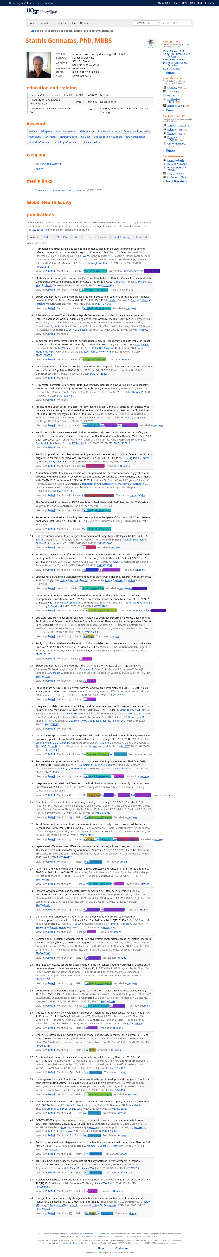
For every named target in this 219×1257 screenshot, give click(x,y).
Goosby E (44, 606)
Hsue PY (70, 443)
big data (85, 136)
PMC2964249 (43, 1186)
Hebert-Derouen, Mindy (177, 169)
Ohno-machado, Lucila (176, 145)
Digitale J (119, 281)
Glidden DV (81, 580)
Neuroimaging (68, 136)
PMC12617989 (106, 285)
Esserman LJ (90, 351)
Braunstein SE (136, 717)
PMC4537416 (43, 1045)
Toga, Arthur (176, 133)
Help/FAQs (60, 23)
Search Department (177, 181)
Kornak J (140, 348)
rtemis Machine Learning (48, 163)
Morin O (124, 710)
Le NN (144, 344)
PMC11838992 (140, 329)
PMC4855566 (108, 927)
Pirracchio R (86, 669)
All (98, 495)
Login (33, 30)
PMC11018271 (131, 461)
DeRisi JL (92, 263)
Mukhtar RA (111, 348)
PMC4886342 (43, 953)
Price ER (89, 348)
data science (87, 131)
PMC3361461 (52, 1149)
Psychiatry (50, 136)
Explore (170, 72)
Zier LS (80, 443)
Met (103, 839)
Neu (118, 754)
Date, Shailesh (175, 160)
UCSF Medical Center (202, 3)
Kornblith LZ (140, 483)
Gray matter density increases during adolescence (61, 190)
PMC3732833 (118, 1108)
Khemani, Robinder (175, 138)
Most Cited (63, 237)
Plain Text (141, 237)
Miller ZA (64, 742)
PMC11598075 (44, 355)
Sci (85, 658)
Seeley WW (123, 746)
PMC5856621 (101, 812)
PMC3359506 (109, 1131)
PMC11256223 (122, 443)
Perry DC (53, 742)
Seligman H (139, 539)
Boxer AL (52, 746)
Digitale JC (134, 458)
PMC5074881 (43, 905)
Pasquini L (105, 742)
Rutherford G (131, 602)
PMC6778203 (117, 695)
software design (90, 142)
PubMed (50, 271)
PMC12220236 (103, 303)
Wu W (86, 255)
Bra (88, 636)
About (44, 23)
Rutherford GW (113, 580)
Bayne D (40, 539)
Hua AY (77, 923)
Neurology (35, 136)
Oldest (47, 237)
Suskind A (53, 543)
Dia (92, 359)
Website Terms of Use (75, 1243)
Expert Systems (172, 68)
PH (150, 271)
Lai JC (59, 461)
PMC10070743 (65, 491)
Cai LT (66, 392)
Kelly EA (63, 259)
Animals (136, 271)
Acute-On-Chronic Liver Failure (176, 55)
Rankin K (126, 923)
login (99, 226)
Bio (91, 795)
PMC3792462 (117, 1068)
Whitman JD (105, 263)
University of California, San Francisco (31, 3)
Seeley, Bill (176, 91)
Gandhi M (129, 580)
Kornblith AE (109, 483)
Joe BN (99, 348)
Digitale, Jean (177, 87)
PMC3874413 (117, 1090)
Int (91, 588)
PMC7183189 (43, 654)
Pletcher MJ (144, 281)
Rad (108, 425)
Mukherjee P (135, 392)
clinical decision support (108, 136)
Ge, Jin (173, 95)
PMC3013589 (131, 1168)
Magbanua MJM (45, 351)
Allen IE (127, 539)
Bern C (82, 263)
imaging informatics (66, 142)
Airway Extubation (173, 59)
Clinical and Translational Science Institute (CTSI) (90, 1234)
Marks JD (140, 439)
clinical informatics (40, 142)
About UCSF (164, 3)
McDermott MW (77, 720)
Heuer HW (132, 1105)
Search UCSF (180, 3)
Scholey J (113, 414)
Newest (33, 237)
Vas (126, 839)
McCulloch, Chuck (177, 177)
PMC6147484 (52, 772)
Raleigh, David (178, 105)
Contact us (121, 1248)
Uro (89, 547)
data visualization (135, 136)
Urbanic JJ (126, 417)
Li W (137, 344)
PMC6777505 (52, 724)
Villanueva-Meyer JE (99, 720)
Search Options (80, 23)
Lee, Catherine (175, 173)
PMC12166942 (98, 373)
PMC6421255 (87, 835)
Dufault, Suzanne (177, 164)
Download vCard (81, 75)
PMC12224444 (65, 395)
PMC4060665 (134, 1023)
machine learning (66, 131)
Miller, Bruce (177, 129)
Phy (106, 795)
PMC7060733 (43, 676)
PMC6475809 (52, 749)
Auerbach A (56, 672)
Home (32, 23)
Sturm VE (41, 746)
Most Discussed (84, 237)
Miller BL (52, 927)
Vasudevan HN (69, 713)
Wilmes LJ (66, 348)
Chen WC (135, 710)
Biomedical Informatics (137, 131)
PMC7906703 (99, 606)
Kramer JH (98, 746)
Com (100, 610)
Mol (96, 1005)
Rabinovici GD (58, 1205)
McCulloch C (144, 300)
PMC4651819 (108, 1001)
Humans (127, 271)
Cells (142, 495)
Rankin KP (92, 1127)
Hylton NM (105, 351)
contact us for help (38, 229)
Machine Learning (173, 50)
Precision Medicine (109, 131)
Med (93, 271)
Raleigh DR (118, 720)
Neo (91, 425)
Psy (91, 909)
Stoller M (41, 543)
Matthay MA (125, 483)
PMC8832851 (104, 565)
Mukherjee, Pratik (173, 100)
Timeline (103, 237)
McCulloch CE (43, 285)
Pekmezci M (134, 713)
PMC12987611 (44, 266)
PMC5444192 (64, 857)
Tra (93, 466)
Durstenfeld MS (45, 443)
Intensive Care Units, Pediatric (175, 64)
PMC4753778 (43, 979)
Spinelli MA (66, 580)
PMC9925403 (104, 543)
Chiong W (41, 742)
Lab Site (39, 169)
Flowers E (117, 561)
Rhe (109, 569)
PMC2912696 (43, 1208)
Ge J (133, 300)
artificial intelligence (40, 131)
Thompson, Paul (178, 125)
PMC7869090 (92, 632)
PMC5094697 (43, 879)
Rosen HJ (41, 927)
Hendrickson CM (91, 483)
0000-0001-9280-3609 (84, 72)
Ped (90, 569)
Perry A (52, 720)
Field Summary (122, 237)
